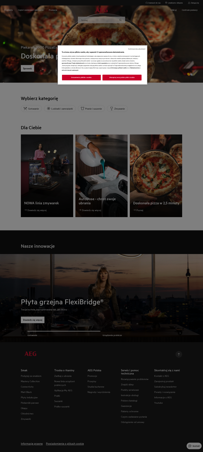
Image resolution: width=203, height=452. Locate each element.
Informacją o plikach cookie (119, 68)
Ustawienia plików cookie (81, 77)
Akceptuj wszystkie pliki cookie (122, 77)
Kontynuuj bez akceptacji (136, 49)
